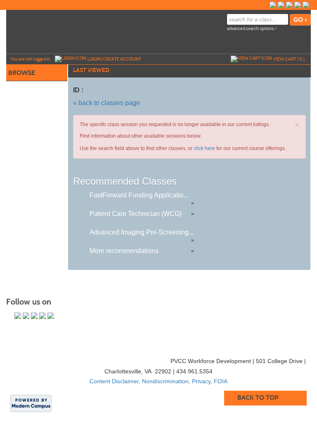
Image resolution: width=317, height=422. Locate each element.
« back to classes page (106, 102)
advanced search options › (252, 28)
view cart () (289, 59)
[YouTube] (289, 5)
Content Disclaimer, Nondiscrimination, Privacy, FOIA (158, 381)
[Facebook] (273, 5)
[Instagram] (281, 5)
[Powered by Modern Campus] (31, 403)
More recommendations (124, 250)
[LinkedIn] (306, 5)
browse (21, 73)
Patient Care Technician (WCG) (136, 213)
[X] (297, 5)
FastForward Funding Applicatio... (139, 195)
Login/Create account (114, 59)
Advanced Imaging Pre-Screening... (142, 232)
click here (204, 148)
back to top (257, 397)
